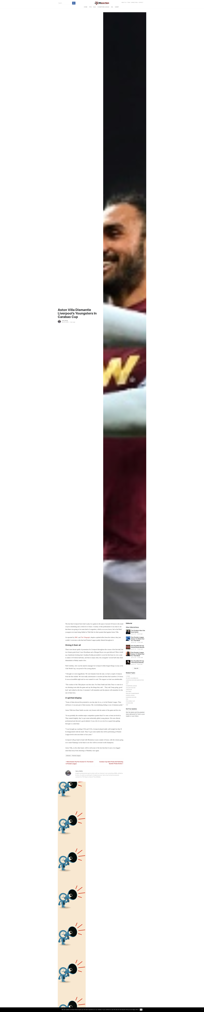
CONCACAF (129, 689)
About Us (124, 2)
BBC (76, 637)
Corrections (134, 2)
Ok (141, 1009)
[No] (202, 1009)
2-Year (128, 676)
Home (85, 7)
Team (128, 2)
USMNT (117, 7)
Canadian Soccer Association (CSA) (135, 681)
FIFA (90, 7)
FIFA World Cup (130, 701)
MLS (94, 7)
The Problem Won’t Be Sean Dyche (138, 631)
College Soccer (130, 687)
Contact (140, 2)
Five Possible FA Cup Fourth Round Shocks (137, 646)
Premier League (76, 755)
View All (136, 668)
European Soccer (131, 697)
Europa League (130, 695)
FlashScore (129, 703)
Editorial (68, 755)
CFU (127, 684)
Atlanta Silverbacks (132, 678)
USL (112, 7)
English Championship (132, 693)
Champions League (103, 7)
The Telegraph (85, 637)
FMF (127, 705)
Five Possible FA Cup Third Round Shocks (137, 661)
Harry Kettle (65, 320)
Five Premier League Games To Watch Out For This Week (137, 638)
